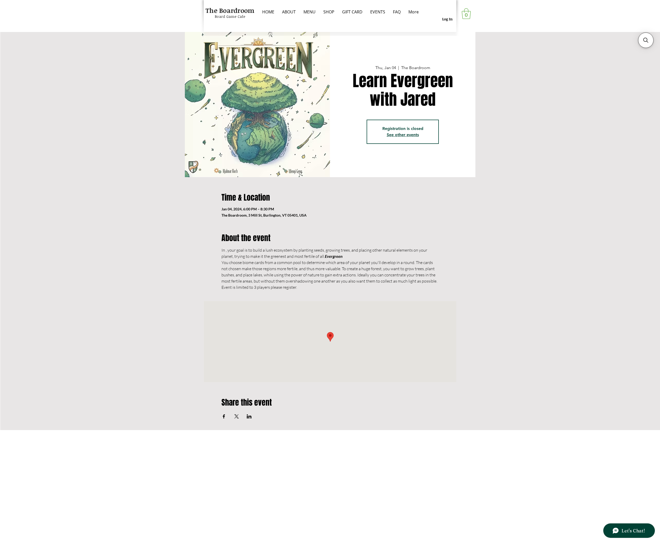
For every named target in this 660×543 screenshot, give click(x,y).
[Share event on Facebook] (223, 416)
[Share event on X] (236, 416)
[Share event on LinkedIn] (249, 416)
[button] (466, 13)
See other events (403, 134)
